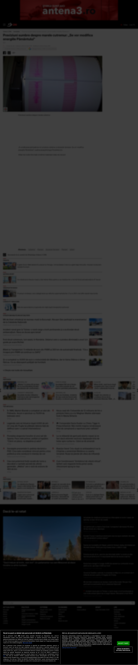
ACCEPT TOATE (123, 643)
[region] (69, 647)
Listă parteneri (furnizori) (69, 647)
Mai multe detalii (27, 642)
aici (4, 655)
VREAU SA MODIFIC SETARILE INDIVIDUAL (123, 649)
